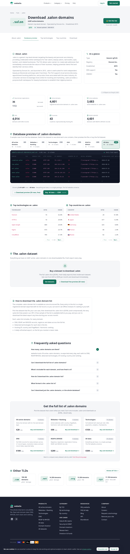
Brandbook (85, 520)
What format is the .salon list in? (43, 383)
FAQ (74, 3)
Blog (82, 513)
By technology (64, 510)
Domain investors (65, 527)
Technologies (43, 513)
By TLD (61, 507)
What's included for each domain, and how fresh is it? (51, 369)
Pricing (67, 3)
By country (63, 513)
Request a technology (109, 513)
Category (57, 3)
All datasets (43, 529)
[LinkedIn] (12, 519)
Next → (60, 240)
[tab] (19, 144)
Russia (72, 235)
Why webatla (85, 507)
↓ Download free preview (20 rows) (72, 282)
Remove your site (107, 516)
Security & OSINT (65, 524)
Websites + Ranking (46, 510)
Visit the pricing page (79, 457)
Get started (113, 3)
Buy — (55, 192)
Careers (104, 510)
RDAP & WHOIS (44, 520)
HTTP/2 (14, 220)
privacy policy (86, 549)
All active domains (45, 507)
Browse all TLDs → (112, 471)
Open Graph (16, 225)
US (69, 160)
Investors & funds (65, 533)
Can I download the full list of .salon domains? (48, 363)
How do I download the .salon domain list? (47, 376)
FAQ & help (85, 510)
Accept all (114, 549)
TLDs (17, 13)
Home (12, 13)
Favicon (14, 215)
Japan (72, 220)
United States (74, 215)
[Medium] (16, 519)
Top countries (61, 38)
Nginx (14, 230)
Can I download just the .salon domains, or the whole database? (55, 390)
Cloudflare (15, 235)
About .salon (16, 38)
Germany (73, 225)
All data (41, 523)
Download (73, 38)
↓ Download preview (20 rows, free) (27, 192)
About (103, 507)
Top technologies (47, 38)
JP (69, 172)
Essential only (102, 549)
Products (47, 3)
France (72, 230)
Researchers (63, 530)
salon (27, 160)
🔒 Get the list (111, 21)
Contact (104, 520)
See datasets (49, 282)
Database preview (30, 38)
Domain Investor (45, 526)
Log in (102, 3)
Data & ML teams (65, 521)
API (82, 516)
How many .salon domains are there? (45, 349)
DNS (40, 516)
